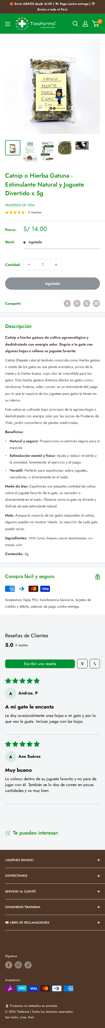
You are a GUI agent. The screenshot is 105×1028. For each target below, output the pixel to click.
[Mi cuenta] (85, 24)
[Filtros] (82, 663)
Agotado (52, 283)
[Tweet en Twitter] (86, 303)
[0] (96, 24)
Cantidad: (12, 264)
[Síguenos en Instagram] (18, 965)
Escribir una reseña (40, 664)
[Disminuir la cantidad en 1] (29, 264)
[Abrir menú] (7, 24)
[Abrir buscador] (75, 24)
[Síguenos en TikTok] (28, 965)
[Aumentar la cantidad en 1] (56, 264)
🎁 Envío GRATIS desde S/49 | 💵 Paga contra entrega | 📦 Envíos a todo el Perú (52, 7)
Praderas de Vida (20, 205)
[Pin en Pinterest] (77, 303)
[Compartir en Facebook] (67, 303)
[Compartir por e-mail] (96, 303)
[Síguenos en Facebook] (8, 965)
